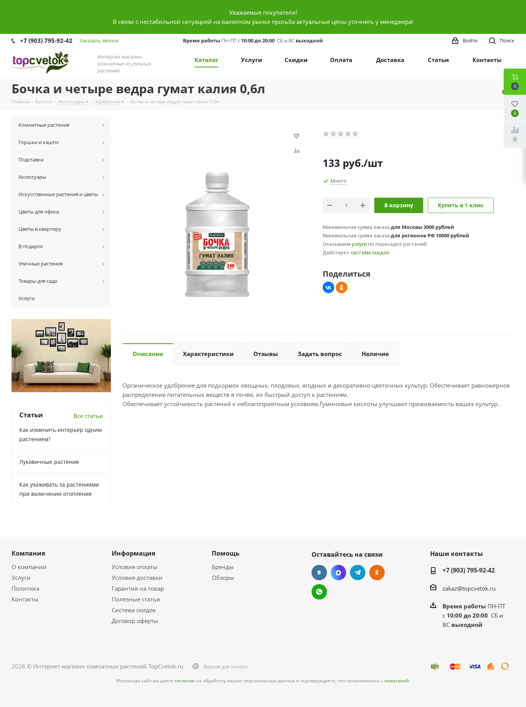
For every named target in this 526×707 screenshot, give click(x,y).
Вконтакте (319, 572)
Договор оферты (135, 621)
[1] (326, 134)
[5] (355, 134)
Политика (25, 588)
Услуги (21, 577)
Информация (133, 553)
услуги (359, 243)
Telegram (357, 572)
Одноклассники (377, 572)
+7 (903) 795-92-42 (46, 40)
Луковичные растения (49, 461)
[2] (333, 134)
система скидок (370, 252)
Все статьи (88, 416)
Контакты (25, 599)
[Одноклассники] (341, 287)
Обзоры (223, 577)
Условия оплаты (134, 567)
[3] (341, 134)
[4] (348, 134)
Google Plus (319, 592)
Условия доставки (137, 577)
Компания (28, 553)
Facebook (338, 572)
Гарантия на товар (138, 588)
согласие (184, 680)
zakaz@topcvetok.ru (469, 588)
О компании (29, 567)
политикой (396, 680)
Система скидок (134, 610)
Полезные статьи (136, 599)
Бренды (223, 567)
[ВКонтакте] (328, 287)
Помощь (226, 553)
